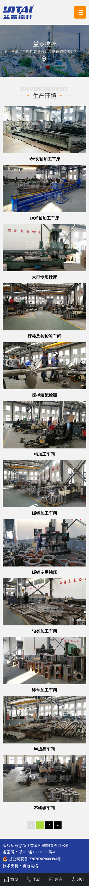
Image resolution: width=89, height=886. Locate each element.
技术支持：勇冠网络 (20, 866)
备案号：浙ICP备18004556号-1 (29, 852)
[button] (41, 67)
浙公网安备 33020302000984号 (34, 859)
